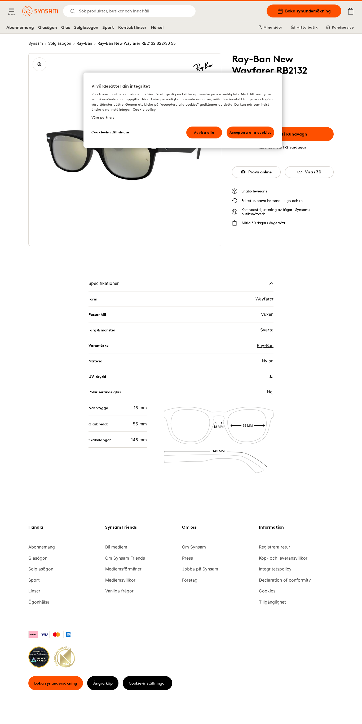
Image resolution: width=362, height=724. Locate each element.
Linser (34, 590)
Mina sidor (272, 27)
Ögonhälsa (39, 602)
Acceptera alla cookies (250, 132)
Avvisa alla (204, 132)
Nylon (267, 360)
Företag (189, 580)
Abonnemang (20, 27)
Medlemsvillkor (120, 580)
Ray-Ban (265, 345)
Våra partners (102, 117)
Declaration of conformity (285, 580)
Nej (270, 391)
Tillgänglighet (272, 602)
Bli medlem (116, 547)
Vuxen (267, 314)
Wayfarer (264, 299)
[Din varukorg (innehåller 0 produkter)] (350, 11)
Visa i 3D (313, 171)
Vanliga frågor (119, 590)
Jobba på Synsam (200, 569)
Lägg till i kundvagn (286, 134)
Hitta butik (307, 27)
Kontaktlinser (132, 27)
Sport (108, 27)
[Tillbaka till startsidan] (40, 11)
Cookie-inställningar (147, 683)
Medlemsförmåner (123, 569)
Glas (65, 27)
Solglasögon (86, 27)
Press (187, 558)
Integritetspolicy (275, 569)
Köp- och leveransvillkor (283, 558)
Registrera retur (274, 547)
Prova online (260, 171)
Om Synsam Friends (125, 558)
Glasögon (47, 27)
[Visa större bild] (39, 64)
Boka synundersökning (308, 11)
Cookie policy (144, 109)
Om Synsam (194, 547)
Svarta (266, 329)
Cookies (267, 590)
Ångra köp (103, 683)
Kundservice (343, 27)
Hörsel (157, 27)
